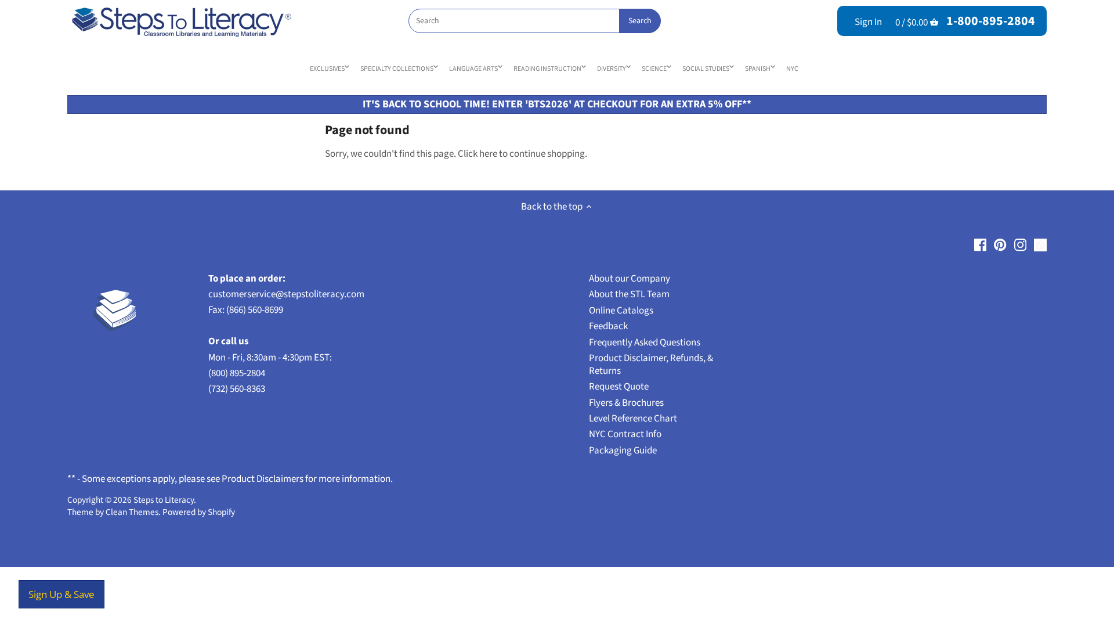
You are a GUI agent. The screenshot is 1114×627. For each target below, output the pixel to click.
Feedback (608, 326)
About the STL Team (629, 294)
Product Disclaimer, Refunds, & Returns (651, 364)
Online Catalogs (621, 311)
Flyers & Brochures (626, 403)
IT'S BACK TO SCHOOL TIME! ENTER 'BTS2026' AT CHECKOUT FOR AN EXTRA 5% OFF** (557, 104)
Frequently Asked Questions (644, 342)
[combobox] (534, 21)
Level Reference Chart (633, 419)
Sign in (868, 22)
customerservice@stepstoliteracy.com (286, 294)
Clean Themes (132, 512)
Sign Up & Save (61, 594)
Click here (477, 154)
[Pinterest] (1000, 245)
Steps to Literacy (163, 499)
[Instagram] (1020, 245)
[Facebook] (980, 245)
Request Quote (619, 387)
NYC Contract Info (625, 434)
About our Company (629, 279)
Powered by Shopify (198, 512)
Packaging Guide (623, 450)
